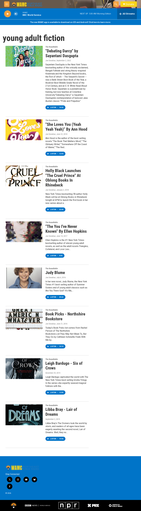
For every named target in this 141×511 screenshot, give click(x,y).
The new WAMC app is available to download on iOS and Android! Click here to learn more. (70, 22)
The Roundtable (51, 47)
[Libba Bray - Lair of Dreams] (24, 414)
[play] (7, 13)
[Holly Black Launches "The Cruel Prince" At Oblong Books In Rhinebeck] (24, 176)
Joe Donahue (50, 60)
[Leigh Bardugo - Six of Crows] (24, 368)
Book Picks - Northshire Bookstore (65, 316)
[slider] (20, 13)
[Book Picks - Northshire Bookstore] (24, 319)
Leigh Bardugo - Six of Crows (63, 366)
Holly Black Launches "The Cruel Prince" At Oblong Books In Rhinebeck (63, 177)
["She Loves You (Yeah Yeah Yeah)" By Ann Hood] (24, 129)
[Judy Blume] (24, 278)
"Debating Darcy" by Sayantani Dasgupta (61, 53)
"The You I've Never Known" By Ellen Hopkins (66, 229)
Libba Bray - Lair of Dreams (61, 412)
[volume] (15, 14)
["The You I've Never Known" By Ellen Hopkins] (24, 231)
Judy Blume (55, 272)
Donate (130, 4)
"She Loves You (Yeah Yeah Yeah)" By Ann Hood (66, 127)
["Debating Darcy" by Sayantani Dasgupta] (24, 56)
